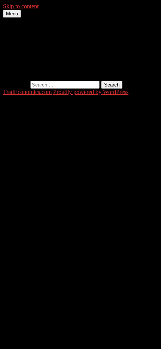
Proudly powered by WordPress (90, 92)
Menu (12, 13)
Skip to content (21, 6)
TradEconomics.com (27, 92)
